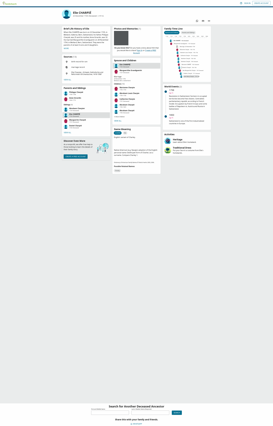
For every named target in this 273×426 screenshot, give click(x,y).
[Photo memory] (121, 38)
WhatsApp (137, 424)
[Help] (241, 3)
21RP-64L (101, 16)
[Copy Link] (209, 21)
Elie (125, 133)
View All (67, 80)
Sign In (247, 3)
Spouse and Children (171, 32)
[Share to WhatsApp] (197, 21)
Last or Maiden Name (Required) (141, 409)
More (66, 48)
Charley (117, 171)
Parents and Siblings (188, 32)
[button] (86, 61)
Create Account (261, 3)
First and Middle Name (98, 409)
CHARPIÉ (117, 133)
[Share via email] (203, 21)
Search (177, 413)
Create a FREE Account (75, 156)
